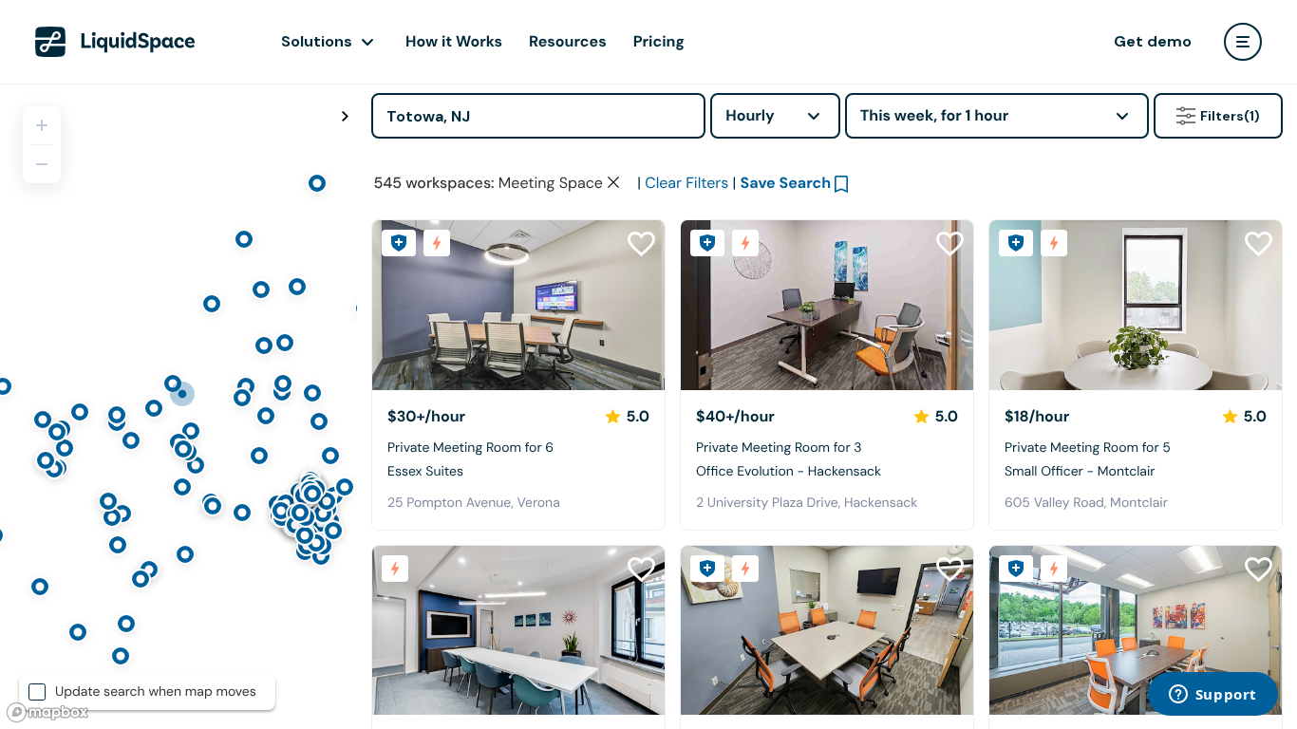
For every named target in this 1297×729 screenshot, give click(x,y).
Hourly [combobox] (750, 115)
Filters (1230, 115)
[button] (393, 305)
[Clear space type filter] (613, 182)
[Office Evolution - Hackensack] (827, 305)
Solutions (316, 41)
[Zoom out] (42, 164)
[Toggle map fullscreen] (344, 117)
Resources (568, 41)
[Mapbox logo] (47, 712)
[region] (178, 406)
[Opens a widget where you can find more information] (1212, 696)
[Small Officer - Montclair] (1135, 305)
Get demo (1153, 41)
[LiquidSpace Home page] (115, 42)
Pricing (659, 41)
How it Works (453, 41)
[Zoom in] (42, 125)
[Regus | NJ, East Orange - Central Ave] (518, 631)
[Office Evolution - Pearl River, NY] (1135, 631)
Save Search (786, 183)
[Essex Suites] (518, 305)
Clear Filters (686, 183)
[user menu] (1243, 42)
